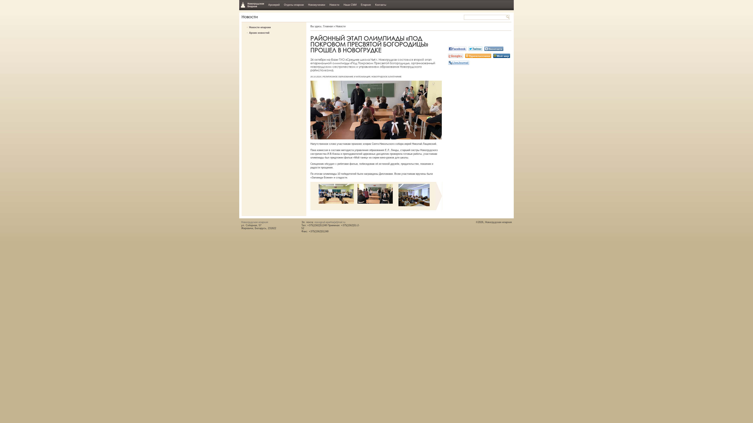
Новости (334, 4)
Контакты (380, 4)
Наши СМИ (350, 4)
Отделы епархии (294, 4)
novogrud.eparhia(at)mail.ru (330, 222)
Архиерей (274, 4)
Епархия (366, 4)
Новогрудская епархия (252, 4)
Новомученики (316, 4)
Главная (328, 26)
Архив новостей (259, 32)
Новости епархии (260, 27)
